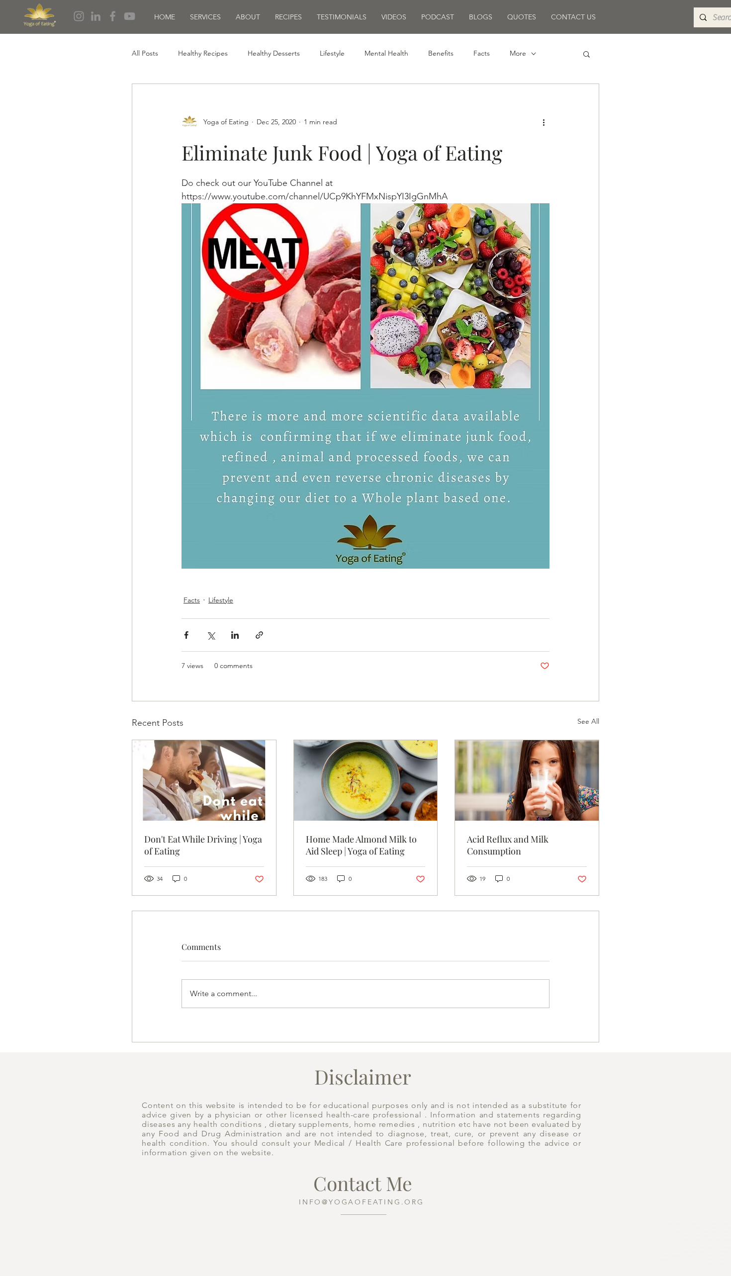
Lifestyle (332, 53)
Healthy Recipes (203, 53)
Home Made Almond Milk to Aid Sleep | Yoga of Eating (361, 845)
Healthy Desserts (274, 53)
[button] (586, 54)
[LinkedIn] (95, 16)
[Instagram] (79, 16)
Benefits (441, 53)
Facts (481, 53)
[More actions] (543, 122)
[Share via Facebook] (186, 635)
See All (588, 721)
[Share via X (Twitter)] (210, 635)
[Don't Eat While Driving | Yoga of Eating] (204, 780)
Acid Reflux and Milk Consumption (507, 845)
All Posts (145, 53)
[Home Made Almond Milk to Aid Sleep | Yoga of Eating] (366, 780)
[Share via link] (259, 635)
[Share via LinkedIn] (235, 635)
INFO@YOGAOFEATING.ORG (361, 1201)
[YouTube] (129, 16)
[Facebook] (112, 16)
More (518, 53)
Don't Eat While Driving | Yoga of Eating (203, 845)
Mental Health (386, 53)
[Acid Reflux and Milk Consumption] (527, 780)
